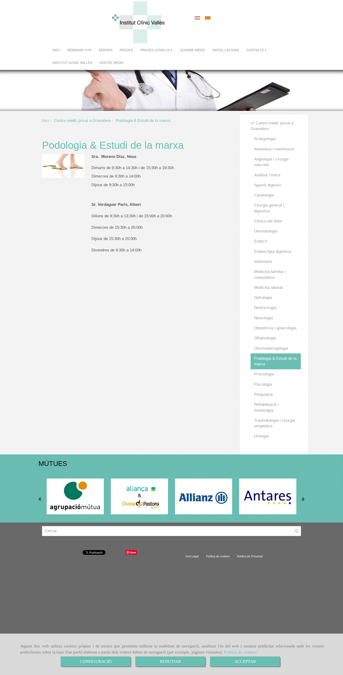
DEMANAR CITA (79, 50)
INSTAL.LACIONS (226, 50)
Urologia (261, 436)
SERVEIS (105, 50)
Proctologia (264, 374)
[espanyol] (199, 18)
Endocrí (261, 241)
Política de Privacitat (250, 556)
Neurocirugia (265, 307)
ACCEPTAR (245, 661)
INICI (56, 50)
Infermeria (263, 261)
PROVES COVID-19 (155, 50)
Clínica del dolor (268, 221)
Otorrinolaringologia (271, 348)
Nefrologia (263, 297)
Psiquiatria (263, 394)
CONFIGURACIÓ (96, 661)
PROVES (126, 50)
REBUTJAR (170, 661)
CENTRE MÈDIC (111, 63)
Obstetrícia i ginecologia (275, 328)
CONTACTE (255, 50)
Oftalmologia (265, 338)
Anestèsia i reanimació (274, 149)
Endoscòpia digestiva (272, 251)
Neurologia (263, 318)
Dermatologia (265, 231)
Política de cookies (240, 652)
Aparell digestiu (267, 185)
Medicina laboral (268, 287)
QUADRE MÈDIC (192, 50)
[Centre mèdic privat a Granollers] (253, 123)
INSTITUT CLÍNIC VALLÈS (72, 63)
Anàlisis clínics (267, 175)
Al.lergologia (265, 139)
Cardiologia (264, 195)
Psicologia (263, 384)
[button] (40, 499)
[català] (209, 18)
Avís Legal (192, 556)
